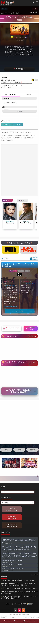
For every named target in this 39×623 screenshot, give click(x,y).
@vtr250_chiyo (8, 281)
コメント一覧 (34, 574)
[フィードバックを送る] (31, 12)
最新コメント (5, 532)
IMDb (20, 614)
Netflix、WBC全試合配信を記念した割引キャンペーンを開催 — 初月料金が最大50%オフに (19, 597)
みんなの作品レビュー (11, 509)
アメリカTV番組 (5, 135)
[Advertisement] (19, 169)
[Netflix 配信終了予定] (30, 463)
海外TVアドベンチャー (7, 137)
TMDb (16, 614)
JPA (5, 132)
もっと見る (31, 336)
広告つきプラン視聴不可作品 (12, 525)
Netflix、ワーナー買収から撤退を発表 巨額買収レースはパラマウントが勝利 (19, 592)
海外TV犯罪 (30, 137)
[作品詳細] (10, 94)
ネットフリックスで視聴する (19, 69)
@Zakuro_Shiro (10, 286)
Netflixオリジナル (11, 132)
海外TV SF (22, 135)
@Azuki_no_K (30, 283)
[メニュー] (37, 2)
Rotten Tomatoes (26, 614)
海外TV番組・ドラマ (7, 140)
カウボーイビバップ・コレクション (12, 124)
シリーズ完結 (14, 135)
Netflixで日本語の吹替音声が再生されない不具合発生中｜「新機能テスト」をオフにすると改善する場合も (19, 584)
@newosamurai (26, 281)
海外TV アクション (31, 135)
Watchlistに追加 (30, 328)
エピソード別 (20, 40)
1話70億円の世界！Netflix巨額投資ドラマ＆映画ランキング (20, 588)
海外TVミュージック (20, 137)
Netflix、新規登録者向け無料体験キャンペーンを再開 (18, 580)
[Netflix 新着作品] (11, 463)
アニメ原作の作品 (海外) (23, 132)
